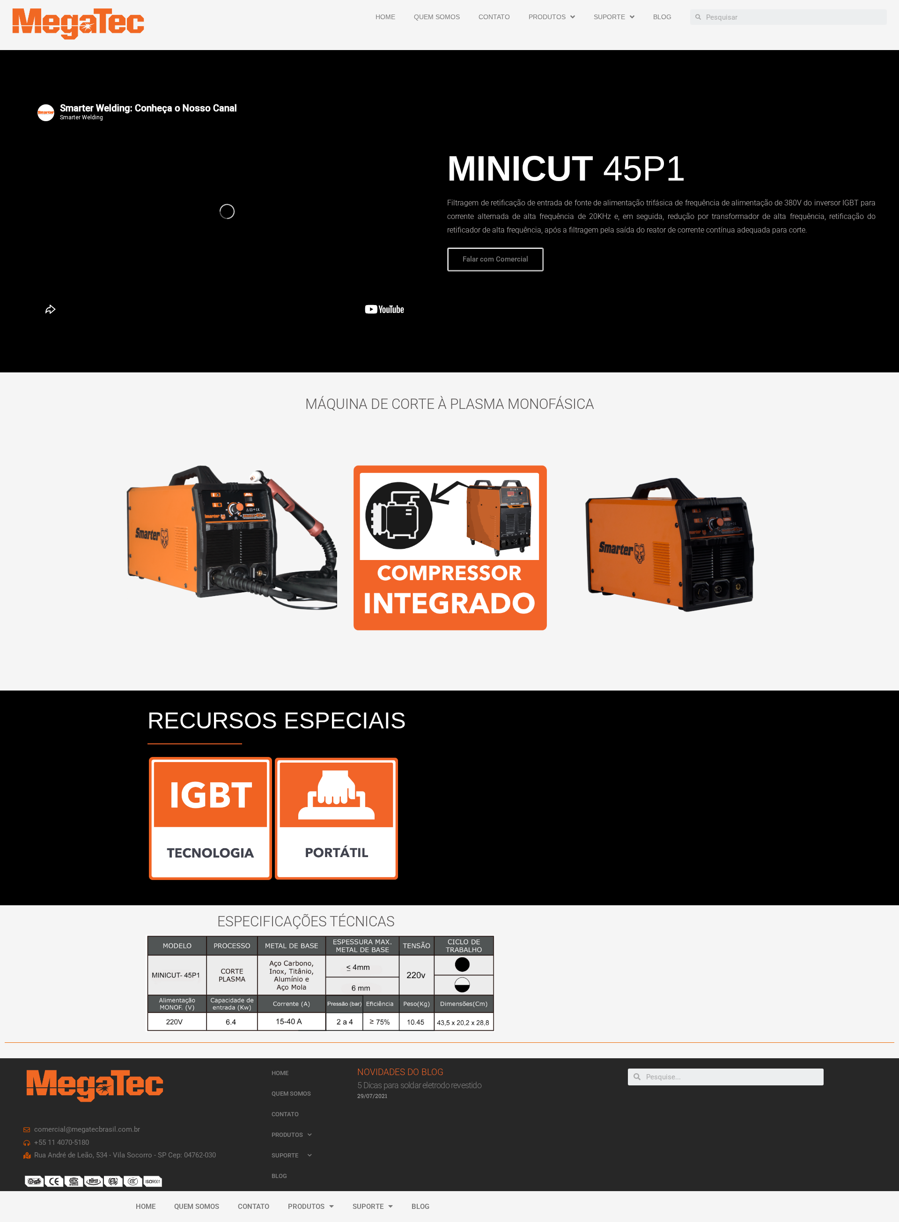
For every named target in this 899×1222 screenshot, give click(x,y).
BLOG (662, 17)
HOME (385, 17)
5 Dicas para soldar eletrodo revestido (419, 1085)
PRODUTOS (547, 17)
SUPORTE (609, 17)
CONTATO (494, 17)
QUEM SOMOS (437, 17)
